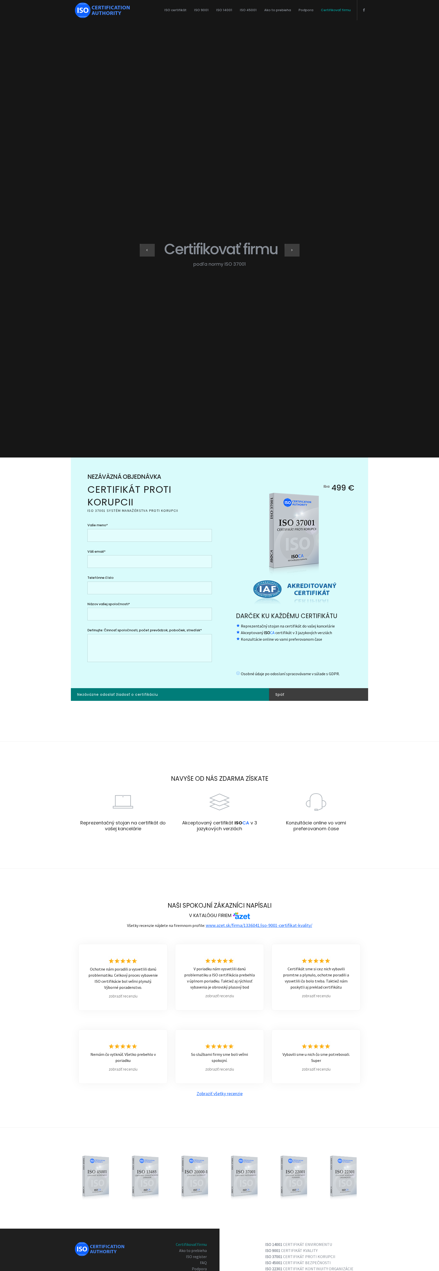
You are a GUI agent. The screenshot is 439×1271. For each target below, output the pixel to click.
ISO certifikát (175, 10)
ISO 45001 (248, 10)
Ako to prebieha (277, 10)
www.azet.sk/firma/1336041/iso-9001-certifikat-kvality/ (259, 925)
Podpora (306, 10)
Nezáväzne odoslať (117, 694)
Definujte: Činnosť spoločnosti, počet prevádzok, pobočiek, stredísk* (144, 630)
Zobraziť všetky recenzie (220, 1093)
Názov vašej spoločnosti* (108, 604)
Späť (279, 694)
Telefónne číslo (100, 577)
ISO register (196, 1256)
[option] (219, 254)
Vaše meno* (97, 525)
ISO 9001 (201, 10)
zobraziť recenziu (123, 995)
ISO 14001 (224, 10)
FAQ (203, 1262)
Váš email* (96, 551)
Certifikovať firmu (336, 10)
